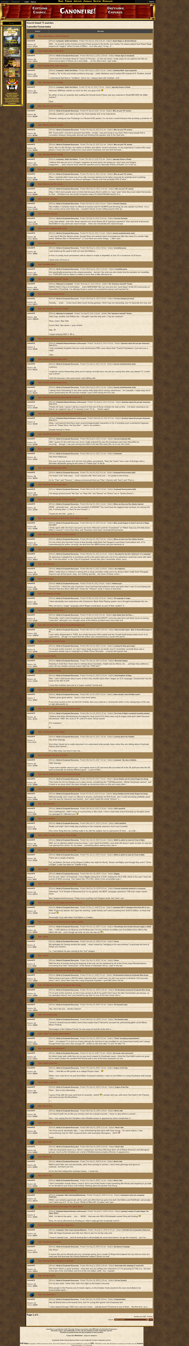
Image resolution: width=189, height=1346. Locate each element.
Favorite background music (53, 294)
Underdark (47, 449)
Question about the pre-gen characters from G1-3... (63, 339)
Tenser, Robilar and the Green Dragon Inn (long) (61, 774)
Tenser (45, 937)
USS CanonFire (49, 804)
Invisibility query (49, 243)
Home (60, 1)
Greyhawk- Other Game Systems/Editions (71, 1230)
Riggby (45, 869)
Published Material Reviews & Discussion (71, 343)
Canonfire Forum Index (39, 27)
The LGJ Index (12, 97)
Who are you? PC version (53, 106)
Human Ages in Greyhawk (53, 51)
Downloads (107, 1)
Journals (87, 1)
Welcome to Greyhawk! (64, 284)
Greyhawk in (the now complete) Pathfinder (60, 1190)
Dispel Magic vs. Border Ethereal (56, 36)
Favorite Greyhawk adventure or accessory (60, 884)
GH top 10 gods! (49, 1276)
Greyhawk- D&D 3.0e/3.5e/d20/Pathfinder (71, 1195)
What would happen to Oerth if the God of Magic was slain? (66, 518)
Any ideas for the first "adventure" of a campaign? (62, 549)
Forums (68, 1)
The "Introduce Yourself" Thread (55, 279)
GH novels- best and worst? (54, 1048)
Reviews (97, 1)
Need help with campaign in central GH (58, 1261)
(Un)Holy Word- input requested (55, 66)
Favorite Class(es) (50, 199)
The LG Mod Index (12, 100)
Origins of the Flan (50, 1063)
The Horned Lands (50, 1000)
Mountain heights (49, 656)
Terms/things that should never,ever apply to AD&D (63, 922)
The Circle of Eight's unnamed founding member (62, 709)
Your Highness (48, 564)
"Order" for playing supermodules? (57, 1034)
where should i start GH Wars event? (57, 690)
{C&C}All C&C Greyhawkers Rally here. (58, 1225)
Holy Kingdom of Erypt (52, 671)
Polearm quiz (48, 579)
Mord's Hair (47, 1106)
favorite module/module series (55, 228)
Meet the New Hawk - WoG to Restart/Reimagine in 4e (64, 625)
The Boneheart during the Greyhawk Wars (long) (62, 970)
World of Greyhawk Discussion (67, 55)
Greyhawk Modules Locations (12, 102)
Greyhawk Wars (49, 1295)
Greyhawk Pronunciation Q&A (54, 468)
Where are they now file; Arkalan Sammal (59, 499)
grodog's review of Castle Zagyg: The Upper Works (63, 1207)
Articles (78, 1)
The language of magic (52, 594)
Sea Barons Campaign (52, 1242)
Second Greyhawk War (52, 434)
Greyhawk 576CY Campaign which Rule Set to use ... (63, 903)
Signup (33, 2)
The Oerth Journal (12, 95)
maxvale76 (31, 41)
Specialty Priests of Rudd (53, 82)
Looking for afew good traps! (54, 641)
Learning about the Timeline (54, 732)
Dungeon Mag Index (12, 98)
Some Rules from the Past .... (54, 610)
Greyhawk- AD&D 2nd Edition (67, 41)
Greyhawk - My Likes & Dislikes (55, 755)
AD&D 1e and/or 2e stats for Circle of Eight (60, 835)
